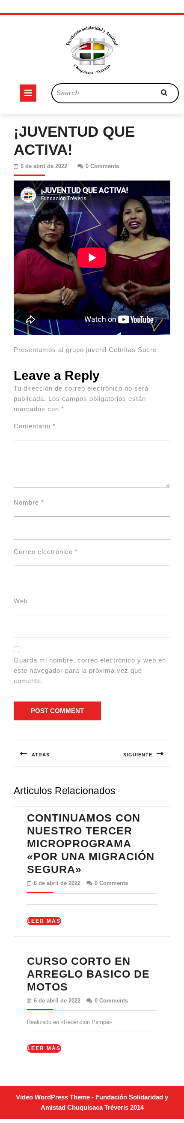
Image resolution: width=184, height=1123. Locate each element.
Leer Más (44, 921)
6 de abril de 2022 (44, 166)
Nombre (29, 502)
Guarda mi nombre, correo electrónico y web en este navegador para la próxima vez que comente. (90, 670)
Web (21, 601)
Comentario (35, 426)
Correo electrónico (46, 551)
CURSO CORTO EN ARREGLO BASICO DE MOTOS (88, 974)
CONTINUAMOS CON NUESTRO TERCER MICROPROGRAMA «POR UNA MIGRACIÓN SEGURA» (90, 843)
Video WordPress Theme (53, 1097)
